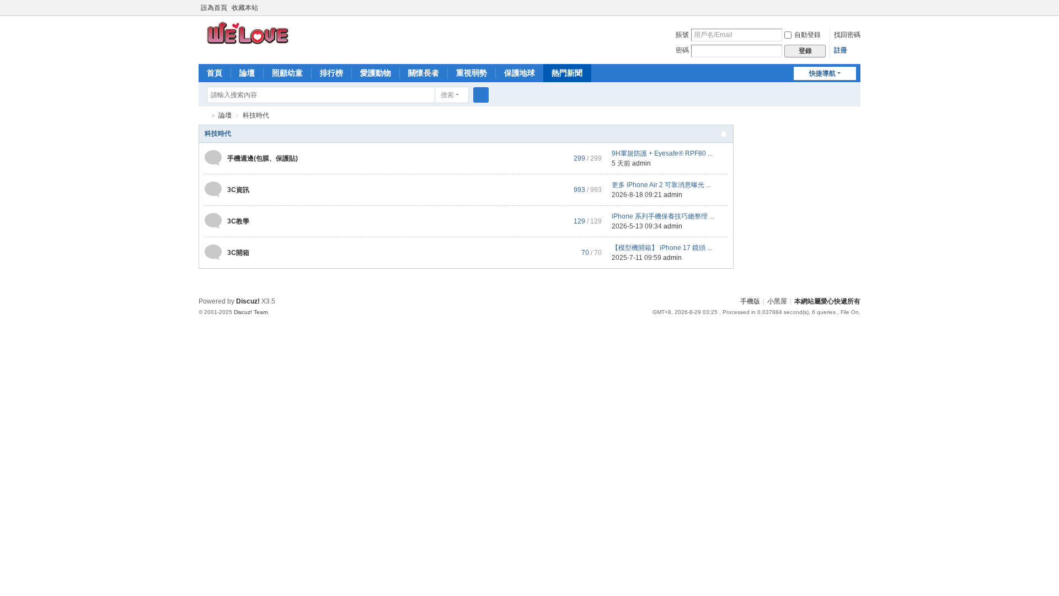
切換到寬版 (855, 12)
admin (641, 163)
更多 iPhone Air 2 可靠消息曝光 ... (661, 185)
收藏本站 (245, 8)
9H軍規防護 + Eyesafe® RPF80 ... (662, 153)
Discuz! (248, 301)
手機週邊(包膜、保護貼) (262, 158)
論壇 (247, 72)
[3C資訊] (213, 189)
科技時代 (218, 133)
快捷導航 (822, 73)
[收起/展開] (724, 134)
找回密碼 (847, 35)
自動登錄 (807, 35)
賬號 (682, 35)
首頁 (214, 72)
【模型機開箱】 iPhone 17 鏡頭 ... (662, 248)
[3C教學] (213, 221)
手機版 (750, 301)
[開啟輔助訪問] (845, 8)
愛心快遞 (203, 116)
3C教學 (238, 221)
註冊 (840, 50)
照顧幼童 (287, 72)
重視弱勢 (471, 72)
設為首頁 (214, 8)
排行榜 (331, 72)
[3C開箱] (213, 252)
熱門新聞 (567, 72)
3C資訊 (238, 190)
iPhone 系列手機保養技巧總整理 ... (663, 216)
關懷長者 (423, 72)
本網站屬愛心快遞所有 (827, 301)
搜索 (447, 95)
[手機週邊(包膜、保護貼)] (213, 158)
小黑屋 (777, 301)
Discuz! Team (251, 312)
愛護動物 (375, 72)
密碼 (682, 50)
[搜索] (481, 95)
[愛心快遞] (249, 32)
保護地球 (519, 72)
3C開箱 (238, 253)
